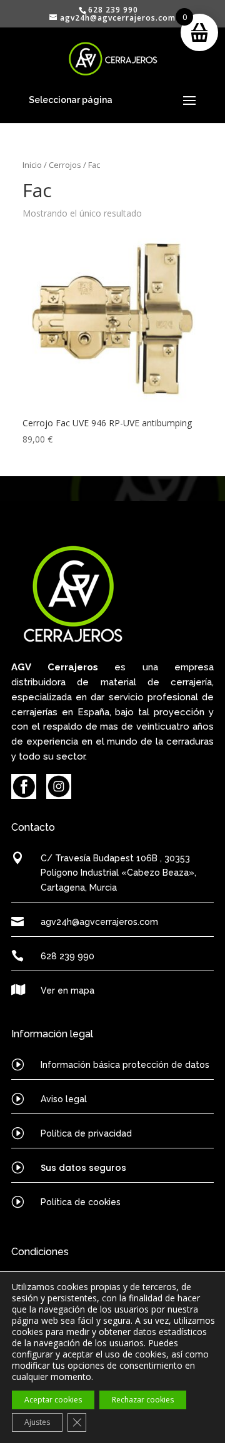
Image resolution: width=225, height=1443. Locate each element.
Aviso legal (64, 1099)
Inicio (32, 164)
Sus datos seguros (83, 1168)
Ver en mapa (67, 990)
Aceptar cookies (53, 1399)
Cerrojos (65, 164)
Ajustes (37, 1422)
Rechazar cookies (143, 1399)
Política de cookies (81, 1202)
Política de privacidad (86, 1133)
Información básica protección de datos (125, 1065)
